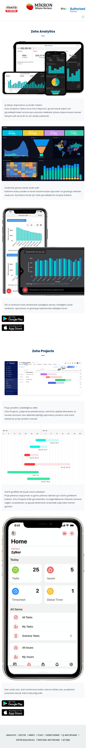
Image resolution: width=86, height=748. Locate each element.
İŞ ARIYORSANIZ (69, 735)
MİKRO (32, 735)
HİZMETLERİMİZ (53, 735)
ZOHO (40, 735)
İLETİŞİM (66, 740)
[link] (43, 41)
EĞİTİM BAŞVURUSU (25, 740)
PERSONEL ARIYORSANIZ (49, 740)
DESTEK (22, 735)
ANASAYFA (11, 735)
